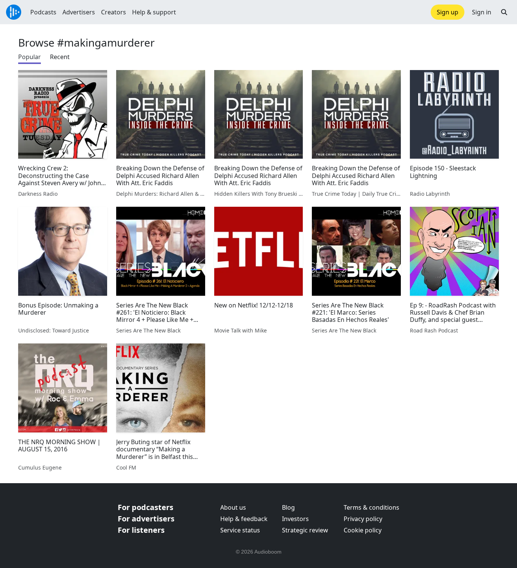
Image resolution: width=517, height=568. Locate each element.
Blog (288, 507)
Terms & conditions (371, 507)
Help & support (154, 12)
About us (233, 507)
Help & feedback (244, 519)
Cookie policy (363, 530)
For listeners (141, 530)
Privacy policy (363, 519)
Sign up (447, 12)
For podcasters (145, 507)
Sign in (481, 12)
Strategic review (305, 530)
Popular (29, 57)
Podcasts (43, 12)
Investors (295, 519)
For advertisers (146, 518)
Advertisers (78, 12)
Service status (240, 530)
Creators (113, 12)
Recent (60, 57)
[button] (504, 12)
